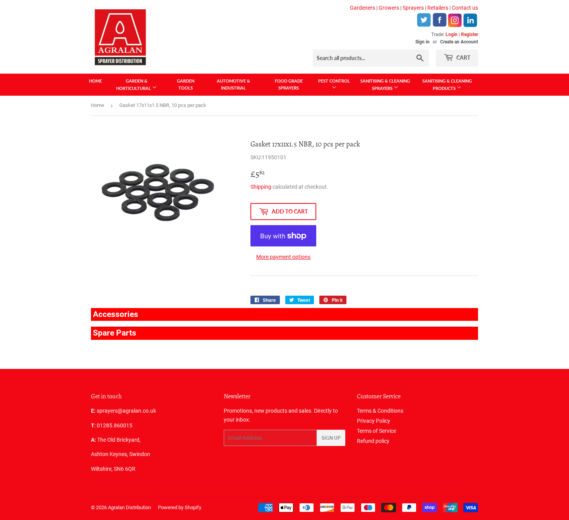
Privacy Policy (373, 421)
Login (452, 34)
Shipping (260, 187)
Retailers (437, 8)
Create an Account (459, 42)
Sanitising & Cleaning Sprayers (385, 84)
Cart (462, 57)
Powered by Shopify (179, 507)
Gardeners (362, 8)
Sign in (422, 42)
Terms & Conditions (380, 411)
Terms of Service (376, 431)
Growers (389, 8)
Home (95, 80)
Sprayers (413, 8)
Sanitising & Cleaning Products (447, 84)
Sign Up (331, 438)
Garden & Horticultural (134, 84)
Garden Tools (185, 84)
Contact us (465, 8)
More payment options (283, 257)
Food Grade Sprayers (289, 84)
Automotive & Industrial (233, 84)
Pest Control (334, 80)
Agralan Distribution (129, 507)
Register (469, 34)
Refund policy (373, 441)
